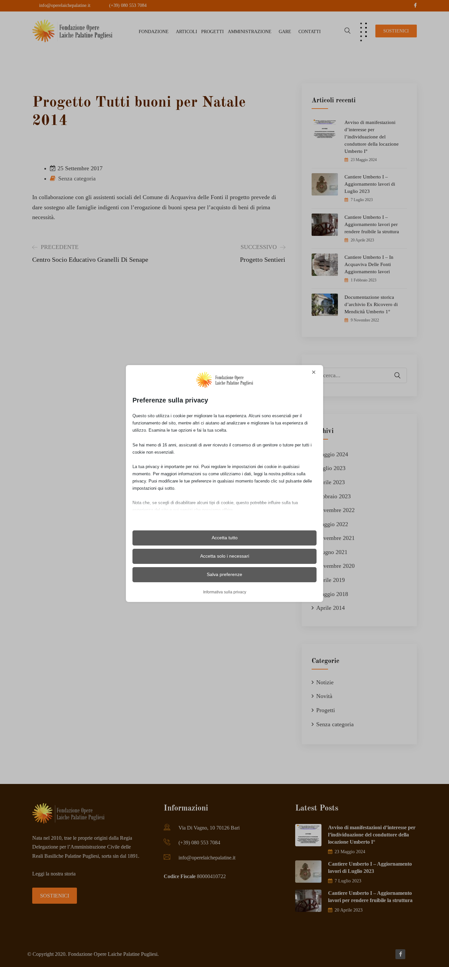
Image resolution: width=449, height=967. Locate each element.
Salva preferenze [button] (224, 574)
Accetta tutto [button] (225, 537)
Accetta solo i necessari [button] (224, 556)
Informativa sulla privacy (224, 592)
